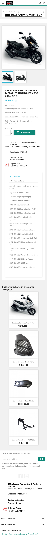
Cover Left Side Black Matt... (23, 401)
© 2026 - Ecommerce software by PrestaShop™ (20, 534)
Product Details (17, 181)
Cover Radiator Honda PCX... (23, 362)
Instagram (26, 476)
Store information (11, 530)
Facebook (20, 476)
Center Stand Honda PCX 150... (23, 440)
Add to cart (24, 132)
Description (15, 177)
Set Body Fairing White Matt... (23, 323)
